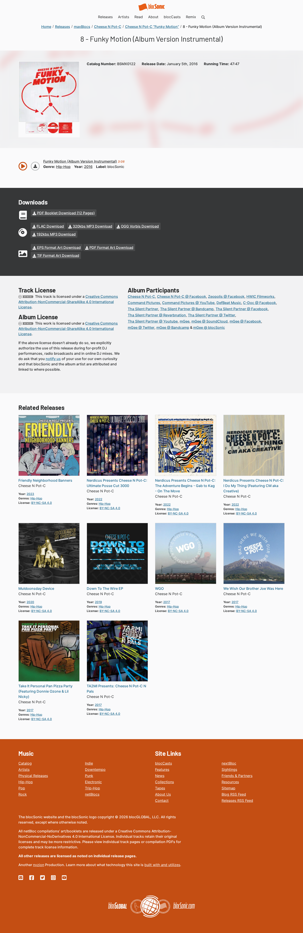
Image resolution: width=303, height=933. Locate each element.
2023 (30, 494)
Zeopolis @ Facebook (226, 296)
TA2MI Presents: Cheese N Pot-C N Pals (116, 688)
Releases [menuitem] (105, 17)
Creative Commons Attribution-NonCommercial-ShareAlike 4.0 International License (68, 301)
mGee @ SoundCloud (209, 321)
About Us (163, 794)
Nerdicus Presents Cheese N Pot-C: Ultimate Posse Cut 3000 (117, 483)
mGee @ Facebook (245, 321)
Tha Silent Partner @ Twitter (211, 315)
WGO (159, 588)
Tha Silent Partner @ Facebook (242, 309)
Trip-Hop (92, 788)
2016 (88, 166)
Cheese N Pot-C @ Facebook (181, 296)
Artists (24, 769)
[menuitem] (203, 17)
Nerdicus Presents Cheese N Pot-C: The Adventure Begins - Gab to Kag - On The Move (185, 485)
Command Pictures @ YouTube (188, 302)
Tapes (160, 788)
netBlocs (92, 794)
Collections (164, 782)
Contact (162, 800)
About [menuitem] (153, 17)
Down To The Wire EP (105, 588)
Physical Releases (33, 775)
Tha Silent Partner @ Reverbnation (157, 315)
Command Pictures (144, 302)
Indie (89, 763)
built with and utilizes (162, 865)
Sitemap (228, 788)
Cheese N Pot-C (141, 296)
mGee (184, 321)
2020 (30, 602)
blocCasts (163, 763)
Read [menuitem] (138, 17)
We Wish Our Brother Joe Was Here (253, 588)
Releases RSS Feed (237, 800)
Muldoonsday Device (36, 588)
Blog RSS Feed (234, 794)
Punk (89, 775)
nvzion (38, 865)
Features (162, 769)
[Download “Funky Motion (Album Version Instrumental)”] (35, 166)
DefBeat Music (228, 302)
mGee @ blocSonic (209, 327)
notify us (53, 358)
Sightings (229, 769)
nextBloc (229, 763)
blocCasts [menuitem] (172, 17)
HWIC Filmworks (260, 296)
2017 (166, 602)
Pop (21, 788)
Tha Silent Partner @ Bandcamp (187, 309)
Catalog (25, 763)
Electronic (93, 782)
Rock (22, 794)
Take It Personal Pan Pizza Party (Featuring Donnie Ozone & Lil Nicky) (45, 691)
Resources (230, 782)
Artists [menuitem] (123, 17)
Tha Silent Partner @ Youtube (153, 321)
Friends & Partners (237, 775)
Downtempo (95, 769)
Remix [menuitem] (191, 17)
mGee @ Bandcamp (172, 327)
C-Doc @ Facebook (259, 302)
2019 (98, 602)
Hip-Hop (25, 782)
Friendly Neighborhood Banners (45, 480)
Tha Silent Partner (143, 309)
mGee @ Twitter (141, 327)
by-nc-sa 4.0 (41, 502)
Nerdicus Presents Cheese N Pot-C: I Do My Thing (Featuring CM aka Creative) (253, 485)
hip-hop (63, 166)
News (159, 775)
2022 (98, 499)
